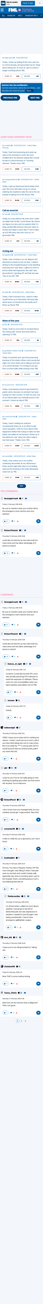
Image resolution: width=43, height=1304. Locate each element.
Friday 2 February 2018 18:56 (12, 504)
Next (21, 486)
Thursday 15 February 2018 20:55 (17, 902)
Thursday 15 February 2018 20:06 (13, 943)
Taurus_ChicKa (10, 993)
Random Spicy (31, 16)
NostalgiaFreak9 (11, 499)
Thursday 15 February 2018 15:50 (13, 806)
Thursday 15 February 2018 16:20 (13, 864)
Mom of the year (10, 321)
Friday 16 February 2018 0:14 (12, 972)
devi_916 (8, 938)
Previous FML (10, 98)
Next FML (35, 98)
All (3, 16)
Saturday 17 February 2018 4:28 (13, 999)
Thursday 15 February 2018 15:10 (13, 733)
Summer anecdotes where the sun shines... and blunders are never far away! (21, 88)
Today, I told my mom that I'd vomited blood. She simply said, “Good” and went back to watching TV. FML (20, 332)
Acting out (7, 251)
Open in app (28, 3)
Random (11, 16)
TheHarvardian (14, 896)
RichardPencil (10, 800)
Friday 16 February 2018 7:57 (16, 706)
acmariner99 (9, 829)
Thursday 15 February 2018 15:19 (13, 774)
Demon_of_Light (15, 664)
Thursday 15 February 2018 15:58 (13, 835)
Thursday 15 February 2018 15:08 (13, 536)
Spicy (20, 16)
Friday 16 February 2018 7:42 (16, 670)
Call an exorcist (10, 210)
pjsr (6, 768)
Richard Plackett (11, 531)
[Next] (25, 1021)
